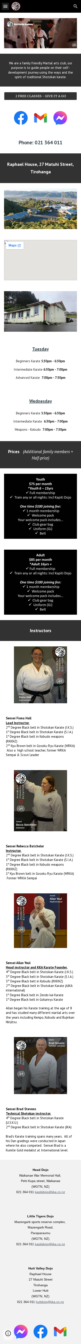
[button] (5, 6)
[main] (40, 70)
